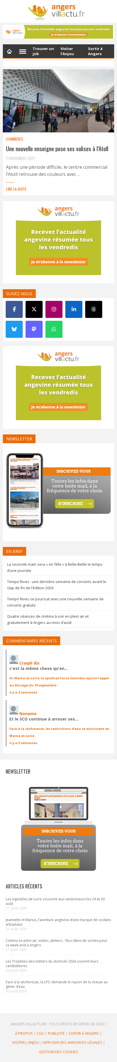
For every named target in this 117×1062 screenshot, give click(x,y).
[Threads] (93, 309)
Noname (28, 713)
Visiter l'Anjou (25, 1042)
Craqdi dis (29, 663)
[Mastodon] (34, 329)
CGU (40, 1033)
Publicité (56, 1033)
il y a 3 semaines (23, 743)
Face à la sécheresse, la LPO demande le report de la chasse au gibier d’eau (57, 984)
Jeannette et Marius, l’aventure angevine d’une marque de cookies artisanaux (58, 922)
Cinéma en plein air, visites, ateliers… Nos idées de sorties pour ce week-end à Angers (56, 943)
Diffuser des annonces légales (72, 1042)
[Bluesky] (14, 329)
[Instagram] (53, 309)
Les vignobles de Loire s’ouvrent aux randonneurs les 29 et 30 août (55, 901)
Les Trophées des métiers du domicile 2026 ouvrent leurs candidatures (52, 963)
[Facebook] (14, 309)
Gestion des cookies (58, 1051)
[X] (34, 309)
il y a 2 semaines (23, 692)
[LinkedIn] (73, 309)
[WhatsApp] (53, 329)
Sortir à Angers (83, 1033)
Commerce (14, 139)
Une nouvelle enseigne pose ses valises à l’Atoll (57, 148)
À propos (24, 1033)
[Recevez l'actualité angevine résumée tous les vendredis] (58, 32)
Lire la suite (16, 189)
